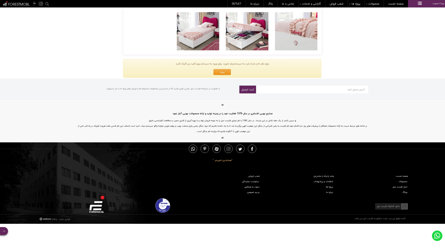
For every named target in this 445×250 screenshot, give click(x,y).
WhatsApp (193, 149)
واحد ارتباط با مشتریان (324, 176)
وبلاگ (404, 192)
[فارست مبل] (16, 3)
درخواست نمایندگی (250, 181)
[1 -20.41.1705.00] (198, 31)
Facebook (252, 149)
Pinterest (204, 149)
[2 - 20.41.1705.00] (247, 31)
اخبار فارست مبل (400, 187)
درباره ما (329, 192)
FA (34, 3)
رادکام (54, 219)
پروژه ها (329, 187)
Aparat (217, 149)
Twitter (240, 149)
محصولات (403, 181)
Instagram (228, 149)
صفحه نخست (402, 176)
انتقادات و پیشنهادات (323, 181)
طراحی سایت (64, 219)
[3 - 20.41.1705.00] (296, 31)
